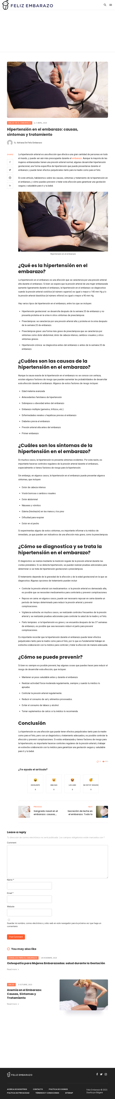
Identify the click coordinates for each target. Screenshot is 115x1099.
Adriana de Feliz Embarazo (29, 143)
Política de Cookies (58, 1089)
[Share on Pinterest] (10, 178)
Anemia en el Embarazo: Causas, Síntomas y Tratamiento (24, 994)
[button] (35, 784)
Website (10, 906)
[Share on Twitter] (10, 170)
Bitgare (99, 1092)
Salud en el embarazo (19, 123)
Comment (11, 842)
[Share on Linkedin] (10, 185)
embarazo (77, 158)
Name (10, 880)
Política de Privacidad (18, 1093)
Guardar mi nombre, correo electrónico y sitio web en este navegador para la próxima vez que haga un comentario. (54, 925)
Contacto (38, 1089)
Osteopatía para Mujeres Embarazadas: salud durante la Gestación (56, 963)
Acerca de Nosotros (17, 1089)
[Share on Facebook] (10, 162)
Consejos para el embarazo (22, 958)
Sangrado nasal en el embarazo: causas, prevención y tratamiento (46, 812)
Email (10, 893)
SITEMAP (69, 1093)
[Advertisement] (57, 30)
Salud (11, 985)
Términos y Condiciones (47, 1093)
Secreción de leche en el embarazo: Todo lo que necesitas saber (80, 812)
